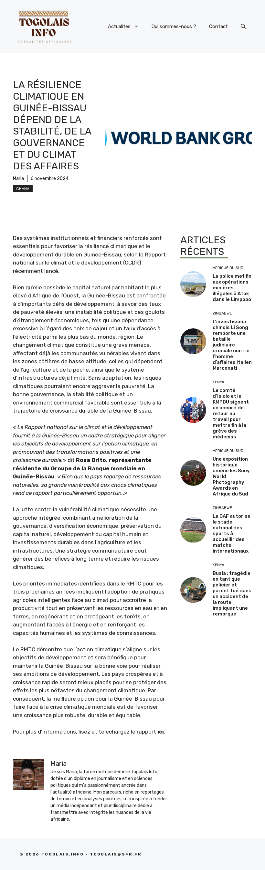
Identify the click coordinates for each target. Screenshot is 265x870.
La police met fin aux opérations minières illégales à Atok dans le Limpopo (232, 287)
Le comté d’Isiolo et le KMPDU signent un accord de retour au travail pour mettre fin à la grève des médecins (231, 413)
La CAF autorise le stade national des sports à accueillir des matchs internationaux (231, 533)
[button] (243, 26)
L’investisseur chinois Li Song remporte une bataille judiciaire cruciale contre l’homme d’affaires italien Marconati (232, 345)
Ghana (22, 188)
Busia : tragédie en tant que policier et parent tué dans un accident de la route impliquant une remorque (232, 593)
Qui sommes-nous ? (174, 26)
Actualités (119, 26)
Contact (218, 26)
